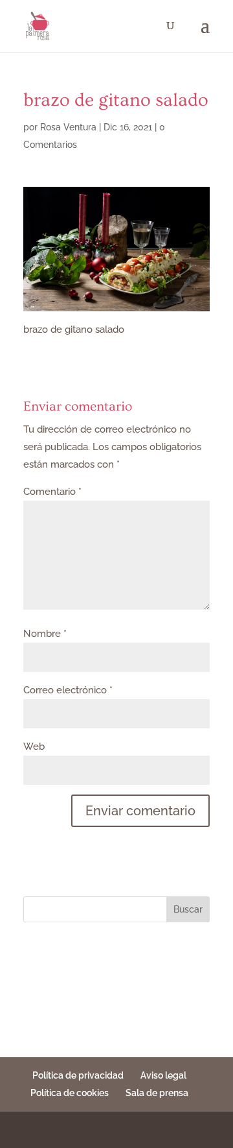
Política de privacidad (78, 1075)
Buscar (188, 909)
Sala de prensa (157, 1093)
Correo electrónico (68, 690)
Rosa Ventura (68, 127)
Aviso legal (163, 1075)
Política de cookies (69, 1093)
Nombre (45, 634)
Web (34, 746)
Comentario (52, 491)
